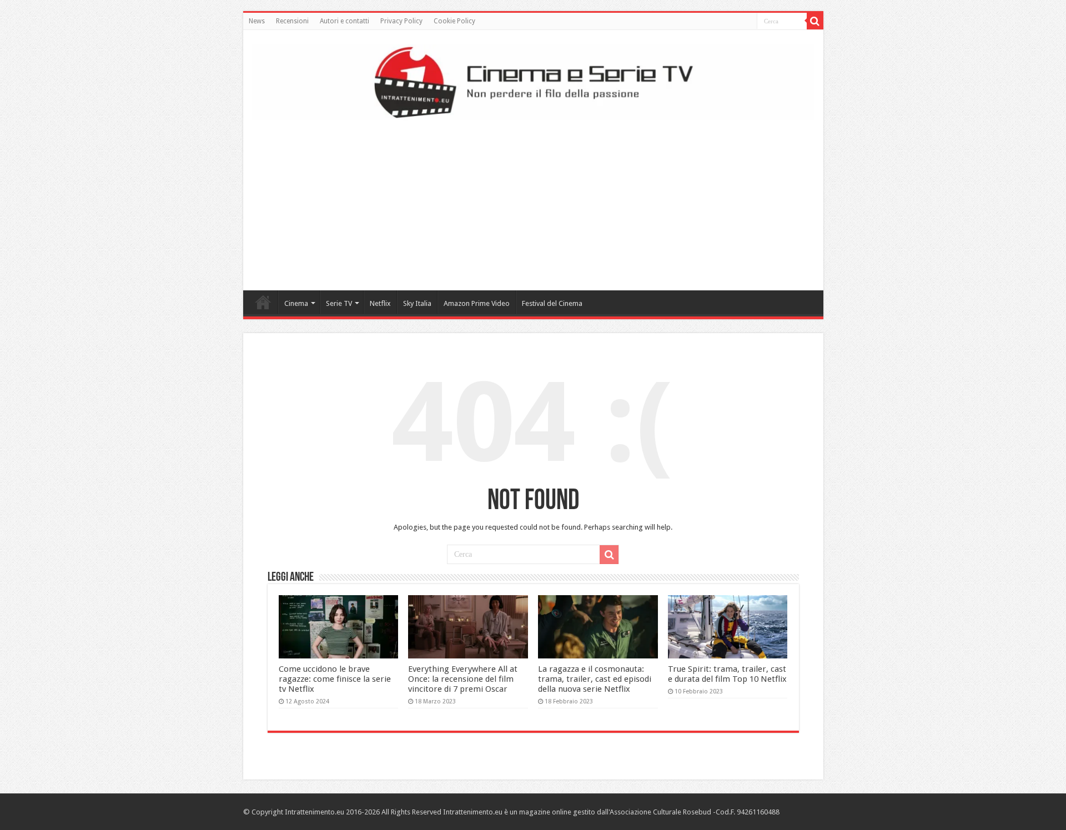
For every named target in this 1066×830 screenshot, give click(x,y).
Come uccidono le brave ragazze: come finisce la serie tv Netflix (335, 679)
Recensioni (292, 21)
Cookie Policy (454, 21)
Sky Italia (417, 303)
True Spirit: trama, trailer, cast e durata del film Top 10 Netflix (727, 674)
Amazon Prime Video (477, 303)
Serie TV (339, 303)
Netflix (380, 303)
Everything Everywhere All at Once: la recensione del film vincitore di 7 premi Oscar (462, 679)
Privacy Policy (401, 21)
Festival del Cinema (552, 303)
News (257, 21)
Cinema (296, 303)
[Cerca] (815, 21)
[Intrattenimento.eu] (533, 80)
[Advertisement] (533, 201)
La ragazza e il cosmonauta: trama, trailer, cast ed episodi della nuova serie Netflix (594, 679)
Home (263, 302)
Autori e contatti (344, 21)
